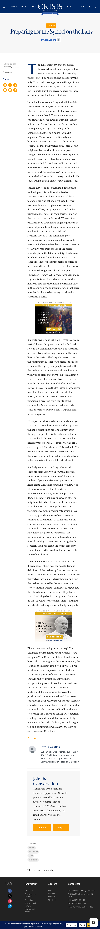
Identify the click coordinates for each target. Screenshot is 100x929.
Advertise (29, 900)
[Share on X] (5, 85)
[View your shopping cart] (89, 6)
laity (31, 856)
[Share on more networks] (15, 90)
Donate (71, 7)
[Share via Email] (5, 90)
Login (81, 7)
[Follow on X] (10, 896)
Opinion (14, 7)
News (24, 7)
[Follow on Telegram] (10, 906)
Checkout (52, 900)
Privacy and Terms (30, 910)
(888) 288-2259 (78, 903)
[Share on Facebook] (10, 85)
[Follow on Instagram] (10, 901)
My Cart (51, 896)
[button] (94, 922)
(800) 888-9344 (78, 900)
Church (32, 848)
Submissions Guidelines (30, 895)
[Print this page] (10, 90)
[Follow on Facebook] (10, 891)
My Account (51, 891)
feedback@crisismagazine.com (81, 890)
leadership (33, 860)
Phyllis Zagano (48, 39)
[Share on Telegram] (15, 85)
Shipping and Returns (30, 904)
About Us (29, 890)
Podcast (35, 7)
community (33, 852)
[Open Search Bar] (95, 6)
